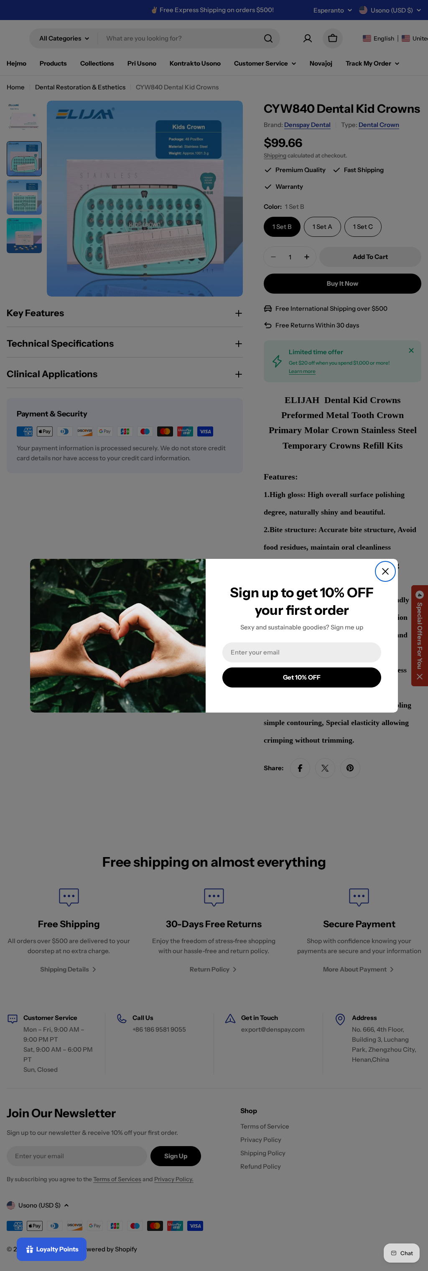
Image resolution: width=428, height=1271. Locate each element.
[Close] (385, 571)
